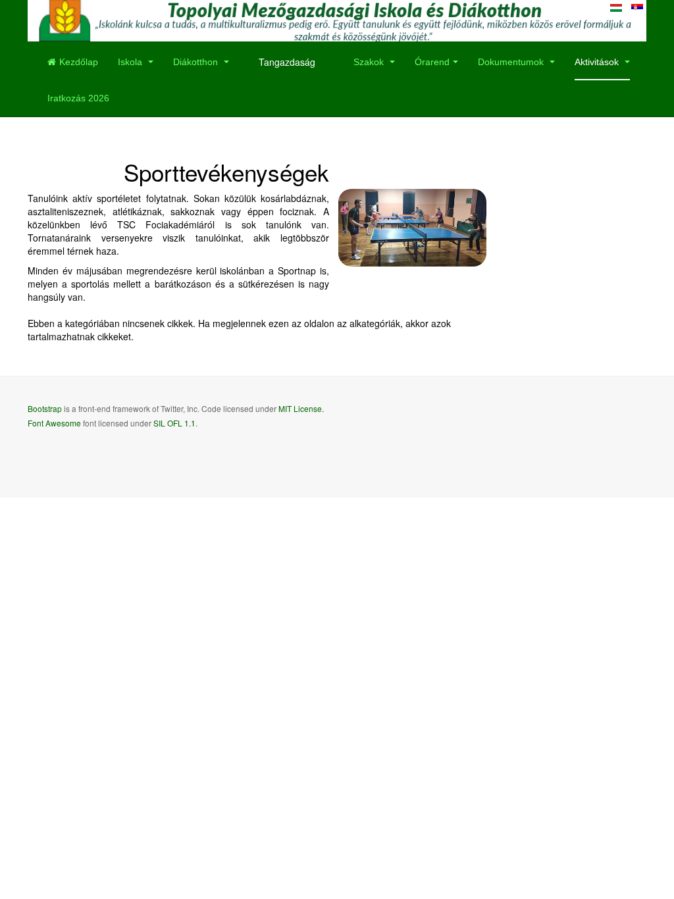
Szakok (369, 62)
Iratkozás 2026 (78, 98)
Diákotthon (196, 62)
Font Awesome (54, 422)
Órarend (432, 62)
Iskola (131, 62)
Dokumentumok (512, 62)
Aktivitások (598, 62)
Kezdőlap (78, 62)
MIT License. (301, 408)
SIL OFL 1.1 (174, 422)
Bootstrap (45, 408)
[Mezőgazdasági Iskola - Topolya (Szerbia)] (337, 20)
